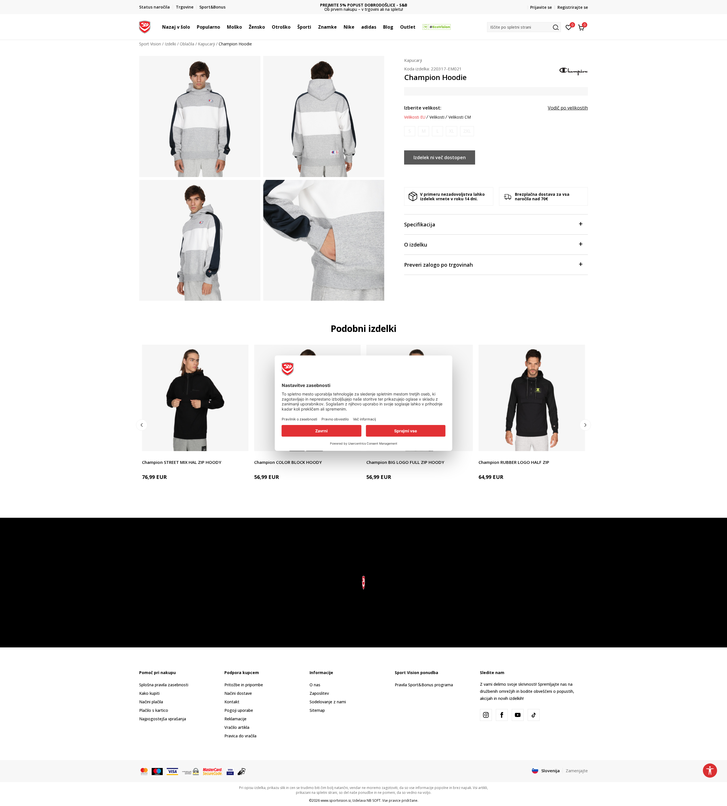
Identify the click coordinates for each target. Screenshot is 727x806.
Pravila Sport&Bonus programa (424, 684)
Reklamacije (235, 718)
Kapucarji (206, 44)
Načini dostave (238, 693)
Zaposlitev (319, 693)
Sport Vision (150, 44)
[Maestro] (157, 771)
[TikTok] (533, 715)
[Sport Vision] (144, 26)
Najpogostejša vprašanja (162, 718)
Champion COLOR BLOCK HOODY (288, 462)
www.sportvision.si (336, 800)
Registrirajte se (572, 7)
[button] (193, 27)
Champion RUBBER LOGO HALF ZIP (514, 462)
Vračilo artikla (236, 727)
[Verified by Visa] (230, 771)
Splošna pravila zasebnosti (163, 684)
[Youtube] (517, 715)
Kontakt (231, 701)
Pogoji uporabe (238, 710)
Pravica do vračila (240, 735)
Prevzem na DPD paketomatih (363, 5)
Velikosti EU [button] (414, 117)
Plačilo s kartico (153, 710)
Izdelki (170, 44)
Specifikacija (419, 224)
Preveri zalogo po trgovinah (438, 264)
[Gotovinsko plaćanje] (242, 771)
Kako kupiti (149, 693)
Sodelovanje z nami (328, 701)
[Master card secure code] (213, 771)
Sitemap (317, 710)
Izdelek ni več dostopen (439, 157)
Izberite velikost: (422, 107)
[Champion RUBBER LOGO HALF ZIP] (532, 398)
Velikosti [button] (436, 117)
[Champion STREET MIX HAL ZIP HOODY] (195, 398)
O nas (315, 684)
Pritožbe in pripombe (243, 684)
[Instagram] (486, 715)
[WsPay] (190, 771)
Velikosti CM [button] (459, 117)
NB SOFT (374, 800)
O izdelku (415, 244)
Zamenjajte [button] (577, 770)
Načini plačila (151, 701)
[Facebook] (501, 715)
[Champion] (573, 71)
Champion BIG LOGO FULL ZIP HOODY (405, 462)
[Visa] (172, 771)
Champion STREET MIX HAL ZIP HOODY (181, 462)
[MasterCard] (144, 771)
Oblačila (187, 44)
